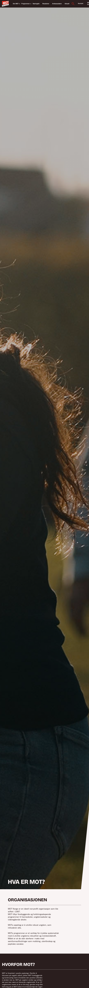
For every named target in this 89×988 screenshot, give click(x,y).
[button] (16, 3)
